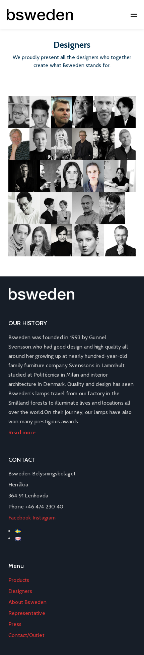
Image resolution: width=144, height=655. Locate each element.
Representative (26, 613)
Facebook (19, 517)
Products (18, 580)
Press (14, 624)
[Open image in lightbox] (18, 112)
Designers (20, 591)
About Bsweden (27, 602)
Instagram (44, 517)
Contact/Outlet (26, 635)
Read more (21, 432)
